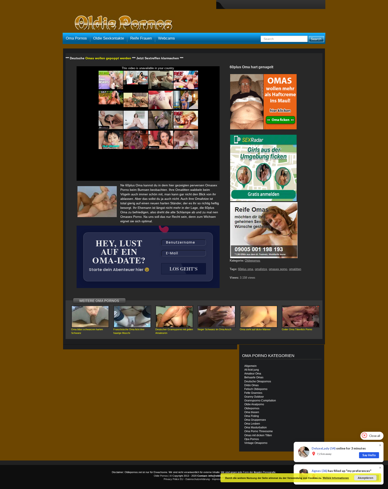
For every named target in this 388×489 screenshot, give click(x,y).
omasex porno (278, 269)
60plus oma (245, 269)
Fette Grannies (253, 392)
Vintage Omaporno (255, 443)
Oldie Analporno (254, 404)
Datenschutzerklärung (197, 479)
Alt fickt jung (251, 369)
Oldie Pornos (161, 475)
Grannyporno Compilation (260, 400)
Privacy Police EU (173, 479)
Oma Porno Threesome (258, 431)
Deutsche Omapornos (257, 381)
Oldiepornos (252, 260)
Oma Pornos (76, 38)
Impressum (218, 479)
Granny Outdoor (254, 396)
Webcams (166, 38)
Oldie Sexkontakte (108, 38)
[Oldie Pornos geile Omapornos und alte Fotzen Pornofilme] (122, 23)
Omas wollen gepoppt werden (108, 58)
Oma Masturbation (255, 427)
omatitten (295, 269)
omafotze (261, 269)
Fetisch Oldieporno (255, 389)
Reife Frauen (141, 38)
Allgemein (250, 366)
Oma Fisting (251, 416)
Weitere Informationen (336, 478)
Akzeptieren (365, 478)
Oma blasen (251, 412)
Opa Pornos (251, 439)
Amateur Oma (252, 373)
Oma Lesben (252, 423)
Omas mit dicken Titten (258, 435)
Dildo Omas (251, 385)
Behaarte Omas (253, 377)
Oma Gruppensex (255, 419)
